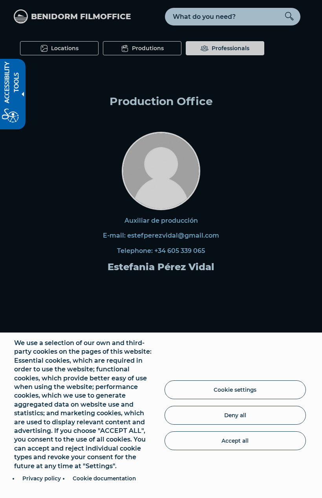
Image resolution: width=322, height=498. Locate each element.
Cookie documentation (104, 478)
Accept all (235, 441)
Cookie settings (235, 390)
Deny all (235, 415)
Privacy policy (41, 478)
